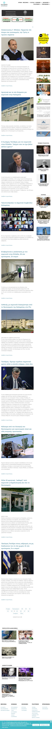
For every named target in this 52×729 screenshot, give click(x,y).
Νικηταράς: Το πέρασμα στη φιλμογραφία (8, 678)
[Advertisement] (43, 21)
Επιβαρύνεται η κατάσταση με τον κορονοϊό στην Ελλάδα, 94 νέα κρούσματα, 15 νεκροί (14, 254)
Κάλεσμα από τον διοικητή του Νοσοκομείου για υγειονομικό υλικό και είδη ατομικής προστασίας (16, 429)
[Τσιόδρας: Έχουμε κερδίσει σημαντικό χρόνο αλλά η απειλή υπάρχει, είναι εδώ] (17, 378)
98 (28, 611)
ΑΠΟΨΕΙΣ (13, 713)
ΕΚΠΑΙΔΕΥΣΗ (14, 708)
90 (26, 608)
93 (11, 611)
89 (22, 608)
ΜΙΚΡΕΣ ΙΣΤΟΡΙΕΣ (36, 717)
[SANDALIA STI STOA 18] (43, 53)
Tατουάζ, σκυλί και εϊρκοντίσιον (43, 207)
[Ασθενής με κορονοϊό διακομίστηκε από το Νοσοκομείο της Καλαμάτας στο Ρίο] (17, 321)
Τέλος (21, 613)
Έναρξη (8, 608)
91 (29, 608)
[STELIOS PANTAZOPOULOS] (43, 112)
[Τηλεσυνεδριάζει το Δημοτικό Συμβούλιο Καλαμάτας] (17, 219)
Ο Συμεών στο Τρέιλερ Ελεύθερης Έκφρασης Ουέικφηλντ (43, 169)
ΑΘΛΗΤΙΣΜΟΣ (35, 713)
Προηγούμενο (15, 608)
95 (17, 611)
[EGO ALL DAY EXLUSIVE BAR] (17, 13)
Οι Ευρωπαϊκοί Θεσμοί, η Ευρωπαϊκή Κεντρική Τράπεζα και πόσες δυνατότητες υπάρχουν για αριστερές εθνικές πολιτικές (43, 238)
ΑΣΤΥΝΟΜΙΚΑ (14, 711)
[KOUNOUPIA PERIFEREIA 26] (43, 90)
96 (20, 611)
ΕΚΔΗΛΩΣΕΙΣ (35, 710)
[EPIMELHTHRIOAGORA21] (43, 134)
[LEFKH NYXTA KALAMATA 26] (43, 39)
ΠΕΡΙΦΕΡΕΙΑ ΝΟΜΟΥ (5, 710)
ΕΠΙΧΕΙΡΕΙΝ (24, 708)
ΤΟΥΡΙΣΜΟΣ (24, 710)
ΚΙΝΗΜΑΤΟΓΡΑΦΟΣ (36, 711)
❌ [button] (51, 721)
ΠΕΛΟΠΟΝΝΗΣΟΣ (4, 708)
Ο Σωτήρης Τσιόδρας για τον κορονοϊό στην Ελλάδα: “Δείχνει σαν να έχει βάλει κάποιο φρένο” (16, 144)
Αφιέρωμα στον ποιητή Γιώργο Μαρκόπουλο (43, 155)
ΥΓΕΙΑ (12, 710)
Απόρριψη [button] (35, 724)
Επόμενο (15, 613)
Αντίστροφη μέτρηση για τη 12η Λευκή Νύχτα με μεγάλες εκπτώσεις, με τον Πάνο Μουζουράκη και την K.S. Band (26, 679)
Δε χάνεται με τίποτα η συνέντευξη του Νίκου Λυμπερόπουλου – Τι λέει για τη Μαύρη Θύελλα (25, 642)
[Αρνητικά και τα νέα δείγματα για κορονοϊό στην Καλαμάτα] (17, 109)
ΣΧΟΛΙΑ (12, 715)
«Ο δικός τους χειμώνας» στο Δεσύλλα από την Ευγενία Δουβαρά (43, 184)
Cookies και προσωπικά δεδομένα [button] (18, 725)
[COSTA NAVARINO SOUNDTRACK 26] (43, 66)
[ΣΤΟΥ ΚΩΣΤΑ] (43, 79)
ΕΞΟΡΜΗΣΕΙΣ (14, 716)
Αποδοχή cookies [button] (44, 724)
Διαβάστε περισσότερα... (7, 85)
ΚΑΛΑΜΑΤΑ (3, 707)
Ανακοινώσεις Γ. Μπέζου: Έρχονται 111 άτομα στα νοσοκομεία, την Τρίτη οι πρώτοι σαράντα (16, 32)
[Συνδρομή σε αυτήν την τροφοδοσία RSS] (32, 27)
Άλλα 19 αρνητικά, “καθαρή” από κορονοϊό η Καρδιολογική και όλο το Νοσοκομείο (15, 482)
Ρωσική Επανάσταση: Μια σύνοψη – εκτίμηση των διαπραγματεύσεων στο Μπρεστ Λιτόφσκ (43, 222)
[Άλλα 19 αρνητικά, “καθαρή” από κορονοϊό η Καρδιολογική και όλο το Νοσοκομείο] (17, 499)
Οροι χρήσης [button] (5, 727)
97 (24, 611)
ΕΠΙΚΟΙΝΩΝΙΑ (45, 708)
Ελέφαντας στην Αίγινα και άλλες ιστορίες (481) (8, 658)
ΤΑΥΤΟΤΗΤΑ (44, 707)
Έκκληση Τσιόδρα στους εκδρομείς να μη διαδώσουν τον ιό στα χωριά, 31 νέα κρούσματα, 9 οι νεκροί (17, 546)
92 (8, 611)
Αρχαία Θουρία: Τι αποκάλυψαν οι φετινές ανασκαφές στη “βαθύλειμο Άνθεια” (8, 696)
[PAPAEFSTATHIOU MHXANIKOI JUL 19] (43, 125)
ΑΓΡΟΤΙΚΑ (23, 707)
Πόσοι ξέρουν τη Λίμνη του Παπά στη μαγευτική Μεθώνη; (9, 641)
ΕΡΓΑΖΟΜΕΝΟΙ (14, 707)
